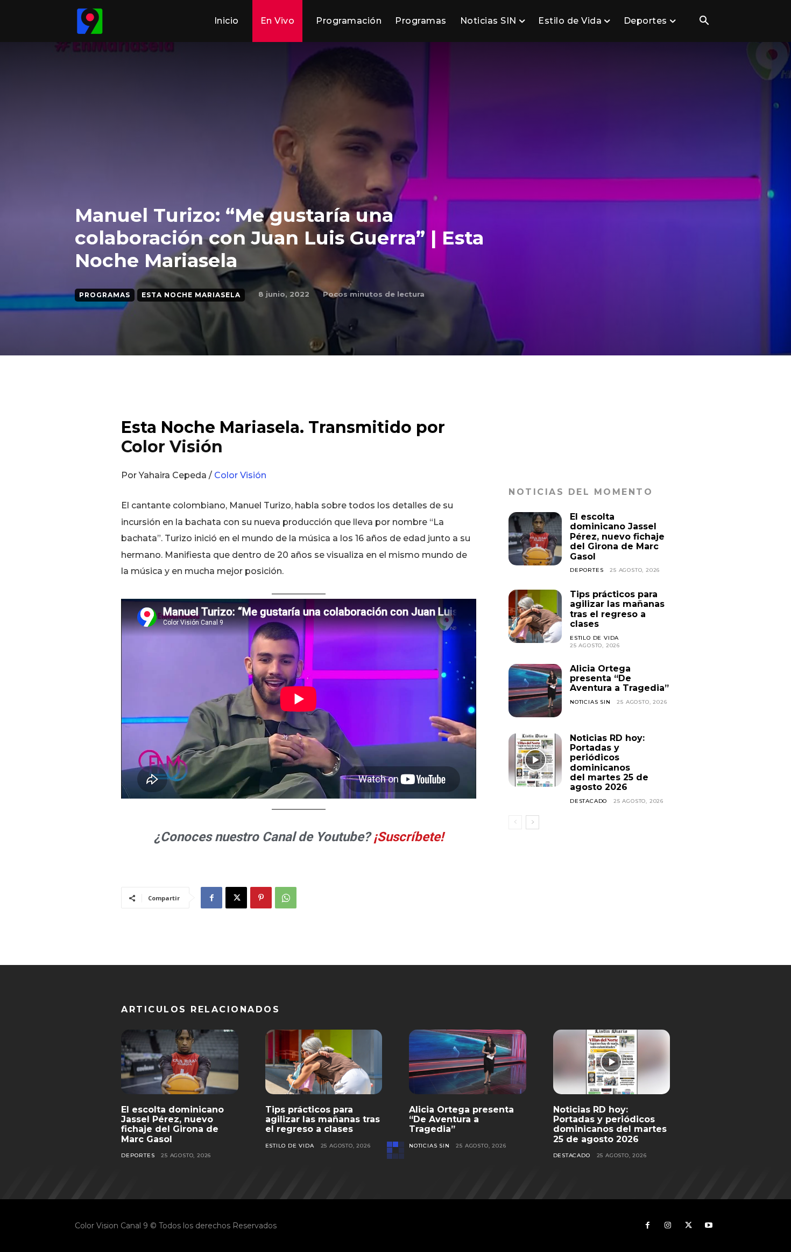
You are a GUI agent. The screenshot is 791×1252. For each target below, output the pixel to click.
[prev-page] (515, 822)
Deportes (586, 569)
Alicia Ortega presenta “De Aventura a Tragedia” (619, 678)
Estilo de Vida (594, 637)
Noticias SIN (590, 701)
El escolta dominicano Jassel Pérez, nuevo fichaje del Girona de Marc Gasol (617, 537)
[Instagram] (667, 1225)
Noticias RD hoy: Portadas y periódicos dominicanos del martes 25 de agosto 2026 (609, 763)
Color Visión (172, 447)
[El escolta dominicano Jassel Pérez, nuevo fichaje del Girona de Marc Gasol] (535, 538)
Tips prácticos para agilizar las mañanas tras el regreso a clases (617, 609)
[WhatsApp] (285, 897)
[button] (703, 21)
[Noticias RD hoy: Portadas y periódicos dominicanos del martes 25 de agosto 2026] (535, 760)
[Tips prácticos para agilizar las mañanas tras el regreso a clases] (535, 616)
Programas (104, 295)
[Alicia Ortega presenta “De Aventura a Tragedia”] (535, 690)
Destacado (588, 801)
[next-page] (532, 822)
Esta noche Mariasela (191, 295)
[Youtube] (708, 1225)
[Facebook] (211, 897)
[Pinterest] (261, 897)
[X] (236, 897)
